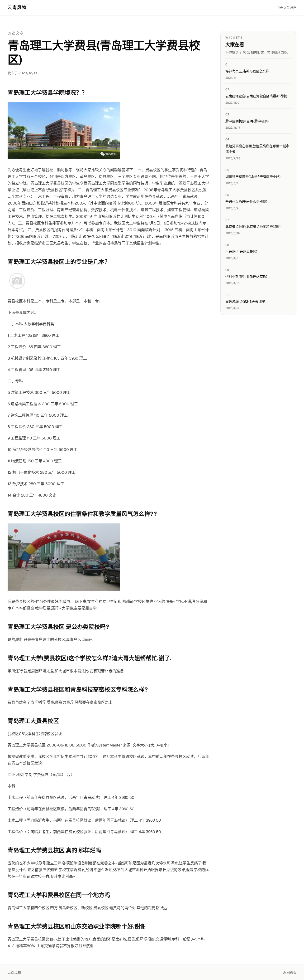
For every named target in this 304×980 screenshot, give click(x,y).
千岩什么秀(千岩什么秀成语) (246, 202)
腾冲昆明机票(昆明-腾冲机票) (247, 121)
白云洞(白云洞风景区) (241, 251)
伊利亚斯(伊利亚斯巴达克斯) (246, 276)
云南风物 (17, 7)
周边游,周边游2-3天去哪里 (245, 301)
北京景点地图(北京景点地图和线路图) (252, 226)
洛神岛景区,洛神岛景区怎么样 (247, 71)
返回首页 (289, 972)
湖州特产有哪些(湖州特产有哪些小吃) (252, 177)
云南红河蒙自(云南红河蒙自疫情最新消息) (256, 96)
